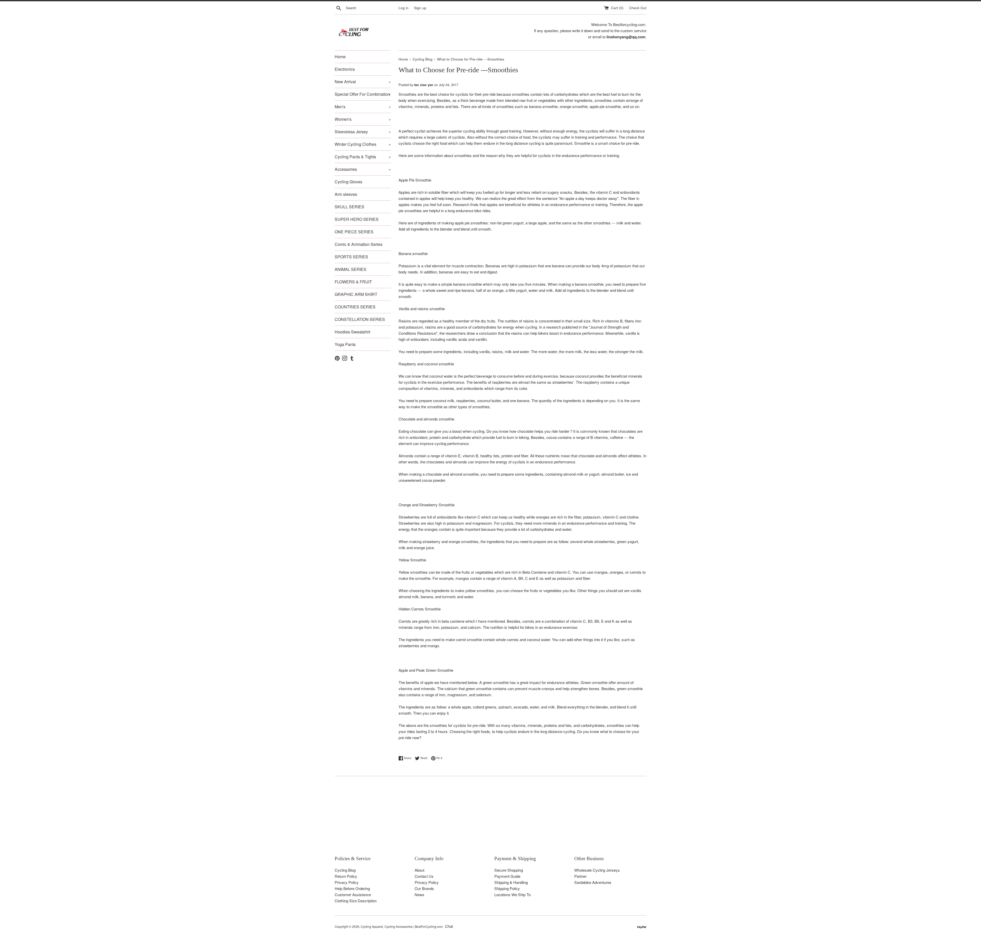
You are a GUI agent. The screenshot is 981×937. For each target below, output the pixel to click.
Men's (363, 107)
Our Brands (424, 888)
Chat (449, 926)
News (419, 894)
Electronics (345, 69)
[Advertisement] (488, 819)
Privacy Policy (347, 882)
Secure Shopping (508, 870)
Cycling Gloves (348, 182)
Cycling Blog (345, 870)
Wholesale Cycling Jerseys (597, 870)
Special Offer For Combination (363, 94)
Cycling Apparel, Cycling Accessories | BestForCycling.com (402, 926)
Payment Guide (507, 876)
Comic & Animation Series (358, 244)
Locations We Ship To (512, 894)
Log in (403, 7)
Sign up (420, 7)
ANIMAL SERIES (350, 269)
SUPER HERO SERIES (357, 219)
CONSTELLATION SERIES (360, 319)
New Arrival (363, 82)
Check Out (637, 7)
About (419, 870)
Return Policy (346, 876)
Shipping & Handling (511, 882)
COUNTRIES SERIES (355, 307)
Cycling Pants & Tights (363, 157)
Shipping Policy (507, 888)
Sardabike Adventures (592, 882)
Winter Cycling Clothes (363, 144)
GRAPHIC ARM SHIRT (356, 294)
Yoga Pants (345, 344)
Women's (363, 119)
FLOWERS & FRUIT (353, 282)
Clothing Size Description (356, 900)
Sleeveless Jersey (363, 132)
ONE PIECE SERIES (354, 232)
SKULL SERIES (349, 207)
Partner (580, 876)
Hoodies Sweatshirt (352, 332)
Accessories (363, 169)
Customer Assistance (353, 894)
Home (340, 56)
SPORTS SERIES (351, 257)
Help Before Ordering (352, 888)
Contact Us (424, 876)
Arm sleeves (346, 194)
